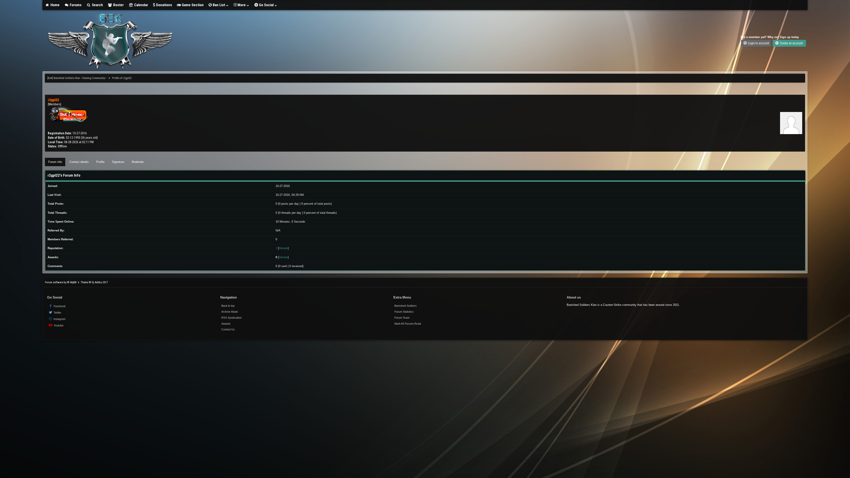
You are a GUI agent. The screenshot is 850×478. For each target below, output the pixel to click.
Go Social (266, 5)
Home (55, 5)
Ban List (219, 5)
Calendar (140, 5)
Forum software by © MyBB (61, 282)
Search (97, 5)
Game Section (192, 5)
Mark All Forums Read (407, 323)
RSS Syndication (231, 317)
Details (283, 248)
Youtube (58, 325)
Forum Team (402, 317)
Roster (118, 5)
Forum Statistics (403, 311)
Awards (225, 323)
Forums (75, 5)
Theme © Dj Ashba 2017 (94, 282)
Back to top (228, 305)
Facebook (59, 306)
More (242, 5)
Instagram (59, 319)
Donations (163, 5)
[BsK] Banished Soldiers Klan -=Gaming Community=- (77, 78)
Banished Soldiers (405, 305)
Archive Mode (229, 311)
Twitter (57, 312)
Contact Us (228, 329)
